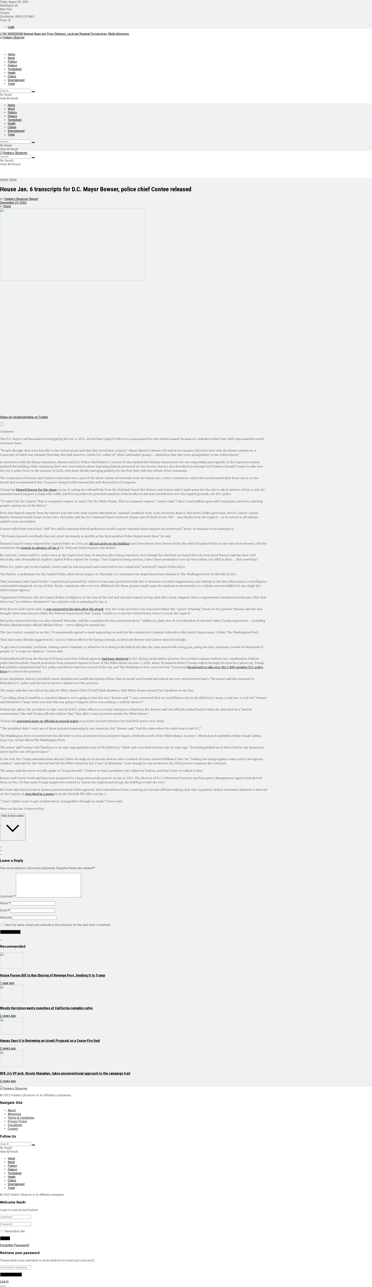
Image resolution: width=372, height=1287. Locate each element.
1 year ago (7, 983)
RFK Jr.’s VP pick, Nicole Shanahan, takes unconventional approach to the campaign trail (65, 1073)
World (11, 58)
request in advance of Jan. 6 (40, 548)
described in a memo (39, 794)
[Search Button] (33, 91)
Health (12, 73)
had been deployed (115, 658)
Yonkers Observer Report (21, 199)
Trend (11, 84)
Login (11, 27)
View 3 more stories (13, 815)
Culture (12, 76)
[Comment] (1, 424)
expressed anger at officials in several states (47, 721)
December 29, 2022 (13, 202)
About (12, 1110)
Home (11, 54)
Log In (4, 1281)
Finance (12, 65)
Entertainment (16, 80)
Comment (7, 896)
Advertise (14, 1114)
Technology (15, 69)
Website (5, 917)
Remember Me (15, 1231)
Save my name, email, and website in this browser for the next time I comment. (58, 925)
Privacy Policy (17, 1121)
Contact (13, 1129)
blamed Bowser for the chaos (36, 489)
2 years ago (8, 1016)
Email (4, 910)
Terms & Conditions (21, 1118)
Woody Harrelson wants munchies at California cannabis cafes (46, 1008)
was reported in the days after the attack (74, 609)
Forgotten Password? (14, 1245)
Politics (12, 62)
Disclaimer (15, 1125)
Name (5, 903)
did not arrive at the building (109, 543)
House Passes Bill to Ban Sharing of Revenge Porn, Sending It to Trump (52, 975)
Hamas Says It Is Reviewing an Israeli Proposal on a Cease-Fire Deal (50, 1041)
